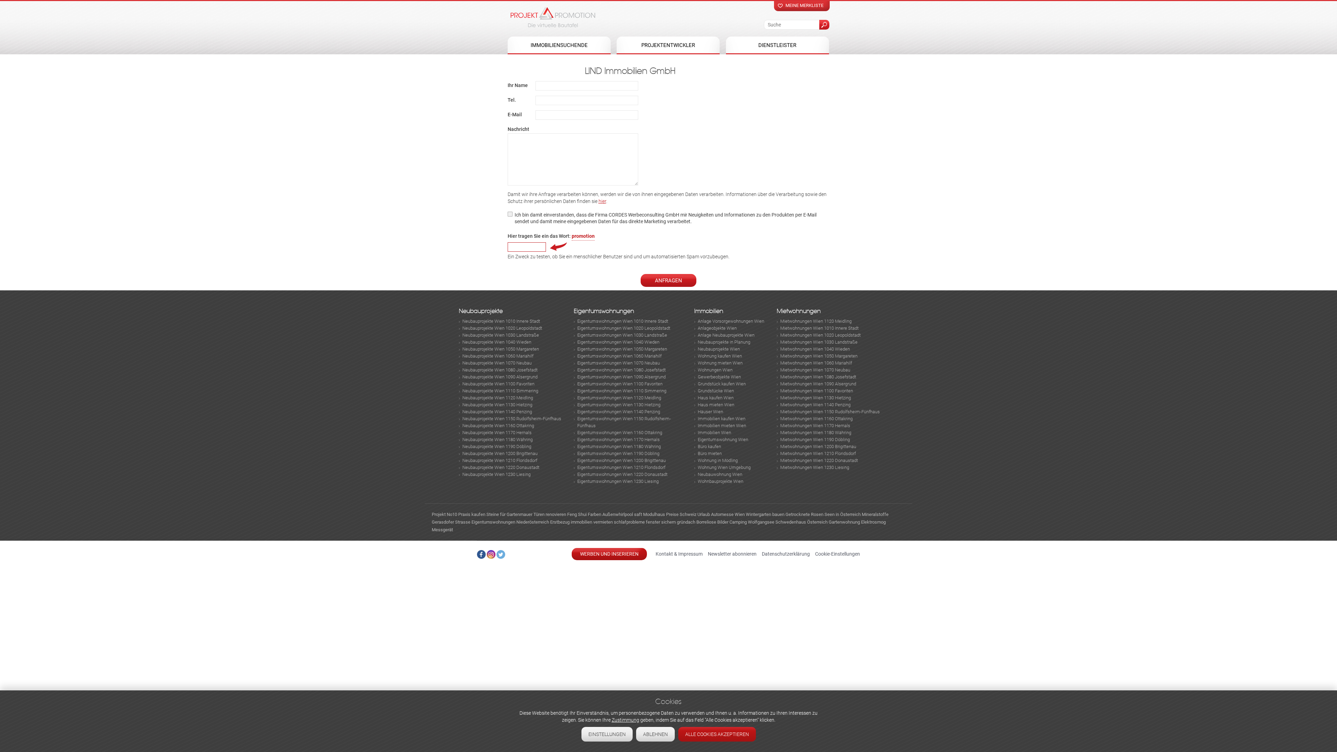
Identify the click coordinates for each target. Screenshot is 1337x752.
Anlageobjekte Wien (717, 328)
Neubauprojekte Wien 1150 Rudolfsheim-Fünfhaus (511, 418)
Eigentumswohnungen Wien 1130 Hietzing (618, 404)
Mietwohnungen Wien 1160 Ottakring (816, 418)
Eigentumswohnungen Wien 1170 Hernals (618, 439)
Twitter (501, 554)
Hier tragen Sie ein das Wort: (551, 236)
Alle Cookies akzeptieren (717, 734)
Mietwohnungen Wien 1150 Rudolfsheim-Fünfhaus (830, 411)
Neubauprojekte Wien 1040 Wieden (496, 342)
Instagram (491, 554)
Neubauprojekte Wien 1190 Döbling (496, 446)
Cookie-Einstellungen (837, 554)
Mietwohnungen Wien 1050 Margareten (819, 356)
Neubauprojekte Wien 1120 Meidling (497, 397)
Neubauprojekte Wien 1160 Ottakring (498, 425)
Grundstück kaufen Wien (722, 383)
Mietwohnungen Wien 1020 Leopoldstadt (820, 335)
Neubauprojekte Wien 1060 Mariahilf (497, 356)
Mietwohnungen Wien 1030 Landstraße (819, 342)
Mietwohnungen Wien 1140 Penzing (815, 404)
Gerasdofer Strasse (451, 522)
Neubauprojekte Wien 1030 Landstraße (500, 335)
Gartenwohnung (844, 522)
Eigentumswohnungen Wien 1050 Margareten (622, 349)
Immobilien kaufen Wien (721, 418)
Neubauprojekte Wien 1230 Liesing (496, 474)
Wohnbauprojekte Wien (720, 481)
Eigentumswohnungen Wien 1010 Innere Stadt (622, 321)
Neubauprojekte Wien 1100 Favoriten (498, 383)
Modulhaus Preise (661, 514)
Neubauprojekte (481, 311)
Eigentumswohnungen (604, 311)
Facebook (481, 554)
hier (602, 201)
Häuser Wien (710, 411)
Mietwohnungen (799, 311)
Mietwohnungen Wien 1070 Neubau (815, 370)
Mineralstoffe (875, 514)
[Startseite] (553, 17)
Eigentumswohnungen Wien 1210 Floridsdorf (621, 467)
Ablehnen (655, 734)
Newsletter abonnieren (732, 554)
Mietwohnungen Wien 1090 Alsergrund (818, 383)
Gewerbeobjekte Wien (719, 376)
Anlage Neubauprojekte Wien (726, 335)
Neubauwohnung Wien (720, 474)
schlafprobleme (629, 522)
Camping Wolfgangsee (751, 522)
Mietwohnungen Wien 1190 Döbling (815, 439)
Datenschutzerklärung (786, 554)
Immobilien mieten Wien (722, 425)
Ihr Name (518, 85)
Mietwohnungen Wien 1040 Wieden (815, 349)
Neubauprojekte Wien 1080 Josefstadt (500, 370)
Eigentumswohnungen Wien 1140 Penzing (618, 411)
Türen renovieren (549, 514)
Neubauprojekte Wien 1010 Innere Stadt (501, 321)
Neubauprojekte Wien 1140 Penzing (497, 411)
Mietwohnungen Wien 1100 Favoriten (816, 390)
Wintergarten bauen (765, 514)
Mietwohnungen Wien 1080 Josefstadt (818, 376)
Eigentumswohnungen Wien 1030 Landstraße (622, 335)
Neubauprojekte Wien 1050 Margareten (500, 349)
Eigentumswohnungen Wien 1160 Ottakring (619, 432)
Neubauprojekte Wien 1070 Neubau (497, 363)
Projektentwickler (668, 45)
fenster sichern (661, 522)
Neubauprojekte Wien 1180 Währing (497, 439)
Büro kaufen (709, 446)
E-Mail (515, 114)
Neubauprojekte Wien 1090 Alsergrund (500, 376)
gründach (686, 522)
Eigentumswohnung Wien (723, 439)
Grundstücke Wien (716, 390)
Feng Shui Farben (584, 514)
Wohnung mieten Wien (720, 363)
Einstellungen (607, 734)
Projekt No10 (444, 514)
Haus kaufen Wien (716, 397)
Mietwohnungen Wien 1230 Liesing (814, 467)
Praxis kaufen (471, 514)
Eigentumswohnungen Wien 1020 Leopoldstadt (623, 328)
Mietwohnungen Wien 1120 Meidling (816, 321)
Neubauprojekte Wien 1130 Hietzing (497, 404)
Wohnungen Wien (715, 370)
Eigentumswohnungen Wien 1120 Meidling (619, 397)
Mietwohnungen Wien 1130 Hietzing (815, 397)
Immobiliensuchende (559, 45)
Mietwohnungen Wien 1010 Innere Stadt (819, 328)
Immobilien (708, 311)
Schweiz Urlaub (695, 514)
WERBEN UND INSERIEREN (609, 554)
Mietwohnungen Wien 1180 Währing (815, 432)
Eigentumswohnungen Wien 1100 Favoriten (620, 383)
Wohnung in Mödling (718, 460)
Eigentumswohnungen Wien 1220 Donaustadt (622, 474)
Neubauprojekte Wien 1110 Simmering (500, 390)
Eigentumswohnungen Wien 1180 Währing (619, 446)
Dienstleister (777, 45)
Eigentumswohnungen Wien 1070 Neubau (618, 363)
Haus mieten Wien (716, 404)
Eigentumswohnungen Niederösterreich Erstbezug (520, 522)
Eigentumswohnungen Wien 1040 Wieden (618, 342)
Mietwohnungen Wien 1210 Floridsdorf (818, 453)
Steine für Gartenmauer (509, 514)
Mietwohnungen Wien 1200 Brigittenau (818, 446)
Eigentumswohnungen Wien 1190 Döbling (618, 453)
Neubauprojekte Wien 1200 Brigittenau (500, 453)
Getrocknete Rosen (804, 514)
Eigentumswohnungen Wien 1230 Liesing (618, 481)
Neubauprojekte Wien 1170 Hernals (497, 432)
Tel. (512, 100)
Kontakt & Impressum (679, 554)
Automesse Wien (728, 514)
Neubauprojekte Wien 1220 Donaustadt (500, 467)
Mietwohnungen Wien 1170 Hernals (815, 425)
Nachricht (518, 129)
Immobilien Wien (714, 432)
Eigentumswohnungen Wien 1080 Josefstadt (621, 370)
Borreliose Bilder (712, 522)
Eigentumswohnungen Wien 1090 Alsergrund (621, 376)
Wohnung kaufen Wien (720, 356)
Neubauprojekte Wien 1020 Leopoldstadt (502, 328)
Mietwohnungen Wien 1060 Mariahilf (816, 363)
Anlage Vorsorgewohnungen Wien (731, 321)
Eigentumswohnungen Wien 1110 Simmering (621, 390)
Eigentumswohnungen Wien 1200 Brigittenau (621, 460)
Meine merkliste (804, 5)
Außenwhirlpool (617, 514)
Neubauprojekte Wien (719, 349)
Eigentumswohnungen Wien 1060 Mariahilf (619, 356)
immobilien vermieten (592, 522)
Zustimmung (625, 720)
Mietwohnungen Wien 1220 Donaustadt (819, 460)
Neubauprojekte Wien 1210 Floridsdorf (499, 460)
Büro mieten (710, 453)
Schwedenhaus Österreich (801, 522)
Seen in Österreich (842, 514)
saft (638, 514)
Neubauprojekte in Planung (724, 342)
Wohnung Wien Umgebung (724, 467)
